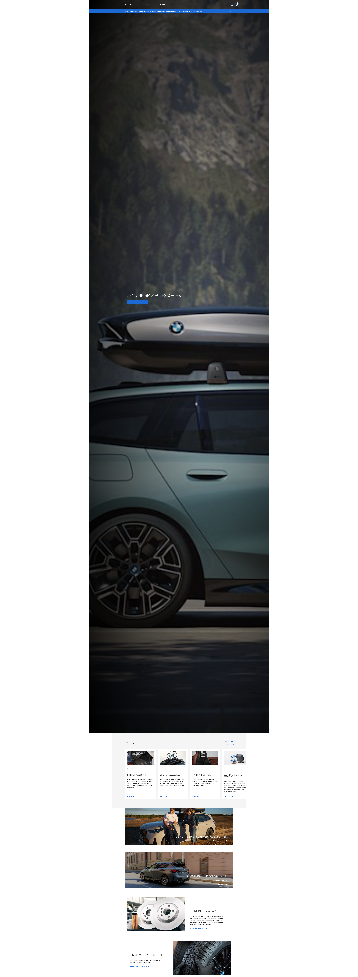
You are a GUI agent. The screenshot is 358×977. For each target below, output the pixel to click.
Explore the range (219, 841)
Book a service (145, 5)
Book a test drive (131, 5)
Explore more (220, 880)
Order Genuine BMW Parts (199, 928)
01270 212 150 (161, 5)
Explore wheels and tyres (138, 966)
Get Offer (199, 11)
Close (231, 11)
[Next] (232, 743)
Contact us (137, 302)
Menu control (119, 5)
